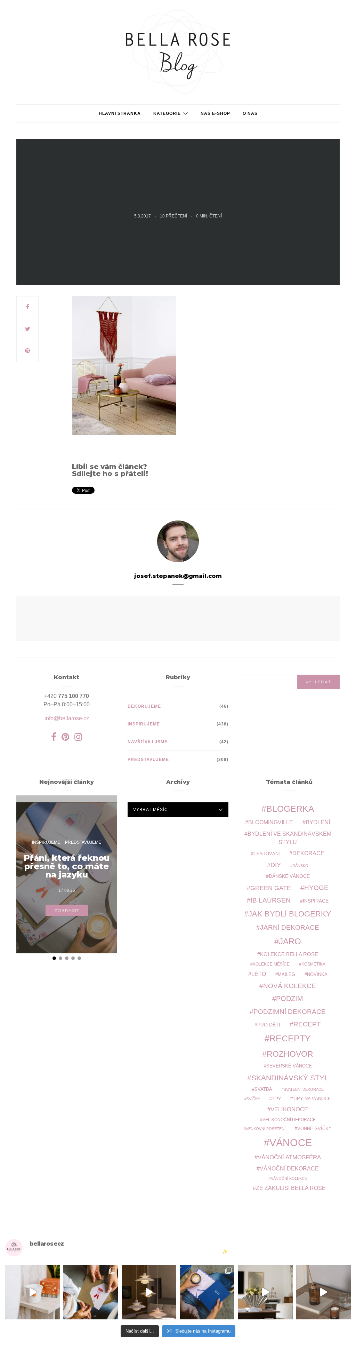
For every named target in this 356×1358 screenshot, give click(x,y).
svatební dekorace (304, 1089)
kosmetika (313, 964)
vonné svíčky (314, 1128)
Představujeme (148, 759)
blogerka (290, 808)
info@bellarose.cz (66, 718)
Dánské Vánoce (289, 876)
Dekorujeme (144, 706)
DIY (275, 864)
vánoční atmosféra (289, 1157)
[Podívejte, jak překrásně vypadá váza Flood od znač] (265, 1292)
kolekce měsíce (271, 964)
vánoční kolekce (289, 1178)
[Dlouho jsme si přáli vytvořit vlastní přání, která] (90, 1292)
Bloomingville (270, 822)
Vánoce (290, 1142)
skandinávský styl (290, 1078)
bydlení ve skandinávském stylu (289, 838)
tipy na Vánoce (312, 1098)
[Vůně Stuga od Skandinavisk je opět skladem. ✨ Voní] (323, 1292)
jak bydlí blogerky (289, 914)
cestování (266, 853)
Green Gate (270, 887)
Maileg (286, 974)
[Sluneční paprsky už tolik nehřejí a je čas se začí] (32, 1292)
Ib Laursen (271, 900)
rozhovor (290, 1053)
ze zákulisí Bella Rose (291, 1188)
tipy (276, 1098)
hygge (316, 887)
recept (307, 1024)
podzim (289, 998)
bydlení (318, 822)
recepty (290, 1038)
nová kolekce (289, 986)
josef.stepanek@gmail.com (178, 576)
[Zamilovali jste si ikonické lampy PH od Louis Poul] (149, 1292)
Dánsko (300, 866)
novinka (317, 974)
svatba (263, 1089)
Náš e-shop (215, 113)
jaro (290, 941)
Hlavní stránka (120, 113)
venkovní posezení (265, 1129)
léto (258, 974)
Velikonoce (289, 1109)
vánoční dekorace (289, 1169)
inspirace (316, 901)
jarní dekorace (289, 927)
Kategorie (167, 113)
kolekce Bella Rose (289, 954)
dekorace (308, 853)
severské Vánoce (289, 1066)
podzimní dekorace (289, 1011)
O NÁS (250, 113)
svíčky (253, 1099)
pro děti (268, 1024)
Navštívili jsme (148, 741)
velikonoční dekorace (289, 1119)
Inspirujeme (144, 724)
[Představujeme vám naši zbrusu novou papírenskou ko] (207, 1292)
